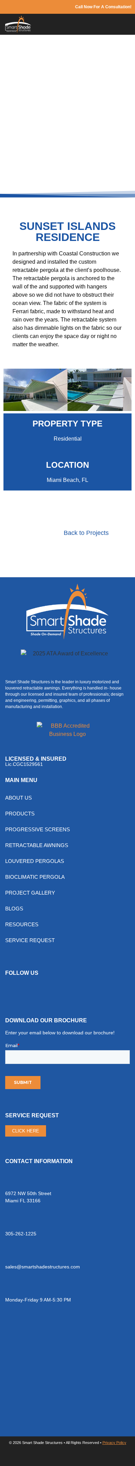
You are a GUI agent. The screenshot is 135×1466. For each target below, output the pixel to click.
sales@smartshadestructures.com (42, 1266)
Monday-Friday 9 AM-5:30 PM (38, 1299)
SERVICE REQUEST (30, 940)
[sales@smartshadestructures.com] (9, 1254)
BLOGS (14, 908)
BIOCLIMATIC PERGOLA (35, 877)
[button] (126, 24)
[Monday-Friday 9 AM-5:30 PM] (9, 1287)
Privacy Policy (114, 1443)
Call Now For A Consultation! (103, 6)
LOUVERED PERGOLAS (34, 861)
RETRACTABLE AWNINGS (36, 845)
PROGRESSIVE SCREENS (37, 829)
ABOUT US (18, 798)
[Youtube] (52, 991)
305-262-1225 (20, 1233)
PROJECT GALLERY (30, 893)
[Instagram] (33, 991)
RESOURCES (21, 924)
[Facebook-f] (13, 991)
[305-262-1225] (9, 1221)
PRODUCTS (20, 813)
